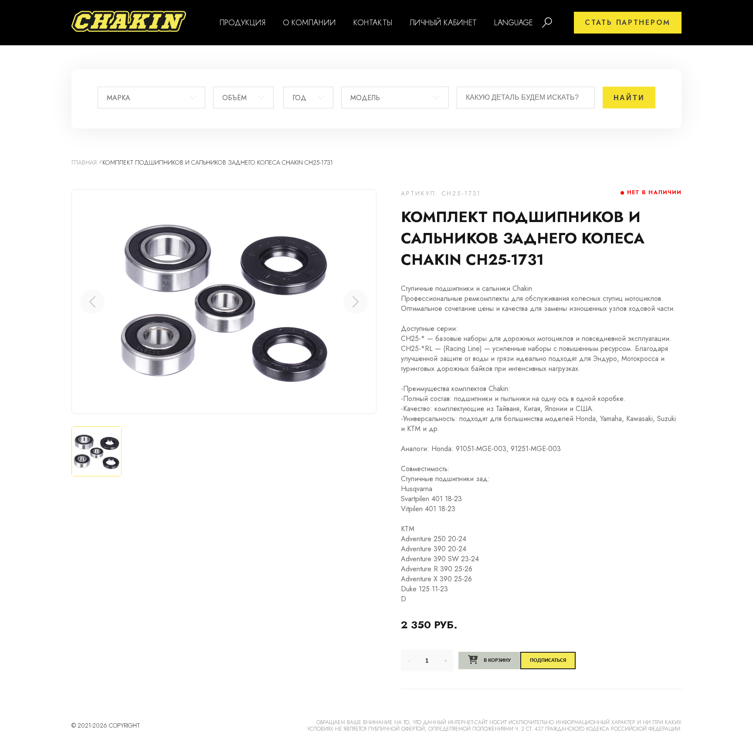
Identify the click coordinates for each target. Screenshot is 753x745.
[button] (355, 302)
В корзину (496, 660)
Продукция (242, 22)
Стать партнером (628, 22)
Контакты (372, 22)
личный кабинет (443, 22)
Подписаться (548, 660)
